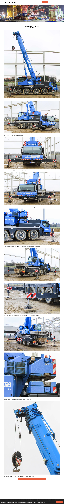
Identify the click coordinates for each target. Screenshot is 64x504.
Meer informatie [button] (42, 502)
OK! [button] (59, 502)
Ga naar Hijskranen (41, 479)
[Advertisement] (32, 487)
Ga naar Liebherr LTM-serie (23, 479)
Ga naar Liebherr (33, 479)
